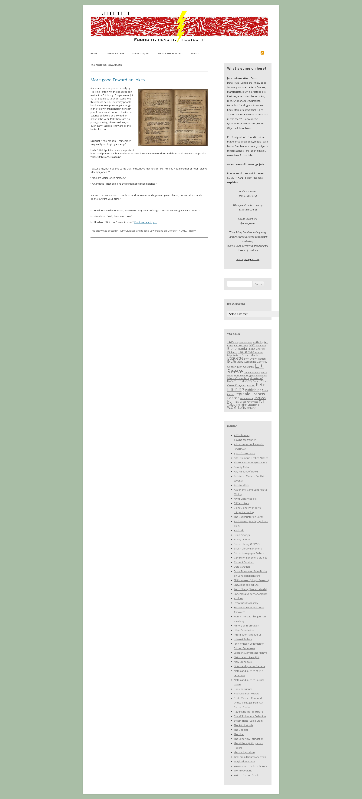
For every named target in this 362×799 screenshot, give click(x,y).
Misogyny (247, 381)
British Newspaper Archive (249, 553)
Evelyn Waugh (258, 358)
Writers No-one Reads (246, 775)
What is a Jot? (140, 53)
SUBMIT (232, 178)
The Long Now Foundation (249, 738)
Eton (246, 358)
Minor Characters (238, 378)
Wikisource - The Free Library (250, 766)
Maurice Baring (242, 375)
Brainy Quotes (242, 539)
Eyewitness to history (246, 603)
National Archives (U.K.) (247, 657)
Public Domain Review (246, 693)
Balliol (230, 345)
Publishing (253, 390)
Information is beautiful (247, 634)
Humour (123, 230)
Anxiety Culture (242, 467)
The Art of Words (243, 725)
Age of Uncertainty (244, 453)
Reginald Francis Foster (246, 395)
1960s (231, 342)
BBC (252, 345)
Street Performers (249, 402)
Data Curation (242, 566)
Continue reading (145, 222)
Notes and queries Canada (249, 666)
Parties (251, 385)
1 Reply (191, 230)
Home (93, 53)
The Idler (241, 404)
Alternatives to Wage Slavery (250, 462)
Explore (238, 598)
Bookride (239, 530)
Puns (265, 390)
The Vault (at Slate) (244, 752)
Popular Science (243, 689)
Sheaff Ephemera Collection (250, 716)
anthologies (260, 342)
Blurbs (251, 349)
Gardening (250, 361)
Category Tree (115, 53)
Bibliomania (237, 348)
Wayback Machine (244, 761)
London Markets (252, 372)
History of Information (246, 625)
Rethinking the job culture (248, 711)
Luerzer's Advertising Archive (250, 652)
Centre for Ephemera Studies (250, 557)
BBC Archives (241, 503)
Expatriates (235, 361)
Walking (251, 408)
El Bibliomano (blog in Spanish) (251, 580)
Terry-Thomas (254, 178)
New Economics (243, 661)
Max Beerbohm (259, 375)
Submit (195, 53)
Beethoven (260, 345)
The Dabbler (241, 729)
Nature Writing (260, 381)
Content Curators (244, 562)
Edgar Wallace (234, 355)
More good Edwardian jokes (117, 79)
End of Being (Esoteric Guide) (250, 589)
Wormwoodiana (243, 770)
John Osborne (245, 366)
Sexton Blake (246, 398)
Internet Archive (243, 639)
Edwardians (156, 230)
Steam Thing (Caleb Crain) (248, 720)
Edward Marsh (250, 355)
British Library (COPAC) (246, 544)
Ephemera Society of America (251, 594)
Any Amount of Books (246, 471)
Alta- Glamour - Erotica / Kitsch (251, 458)
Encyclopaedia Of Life (246, 584)
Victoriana (253, 404)
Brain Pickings (242, 535)
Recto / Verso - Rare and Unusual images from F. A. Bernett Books (248, 702)
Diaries (259, 352)
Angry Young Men (243, 342)
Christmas (246, 352)
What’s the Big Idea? (170, 53)
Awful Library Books (245, 498)
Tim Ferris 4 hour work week (250, 757)
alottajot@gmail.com (247, 259)
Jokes (132, 230)
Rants (230, 394)
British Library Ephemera (248, 548)
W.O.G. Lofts (236, 407)
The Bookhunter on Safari (249, 517)
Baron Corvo (241, 345)
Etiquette (235, 358)
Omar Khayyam (236, 385)
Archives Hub (241, 485)
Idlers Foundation (244, 630)
